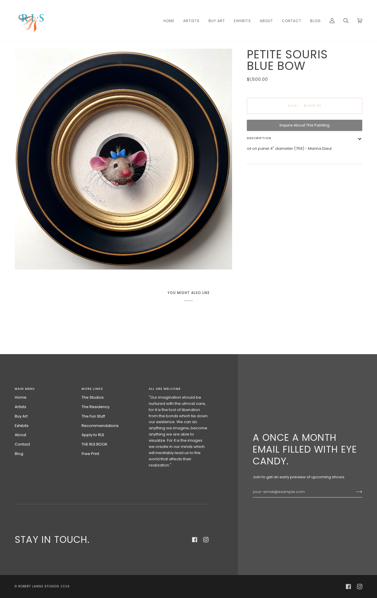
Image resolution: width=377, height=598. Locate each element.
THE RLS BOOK (95, 444)
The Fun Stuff (93, 416)
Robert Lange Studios (38, 586)
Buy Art (21, 416)
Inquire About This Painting (305, 125)
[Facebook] (194, 539)
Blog (19, 453)
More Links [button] (92, 389)
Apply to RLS (93, 435)
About (20, 435)
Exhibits (22, 425)
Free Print (90, 453)
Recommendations (100, 425)
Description (259, 138)
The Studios (93, 397)
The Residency (96, 407)
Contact (22, 444)
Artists (20, 407)
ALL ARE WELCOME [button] (165, 389)
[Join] (354, 492)
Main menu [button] (25, 389)
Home (21, 397)
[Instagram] (206, 539)
